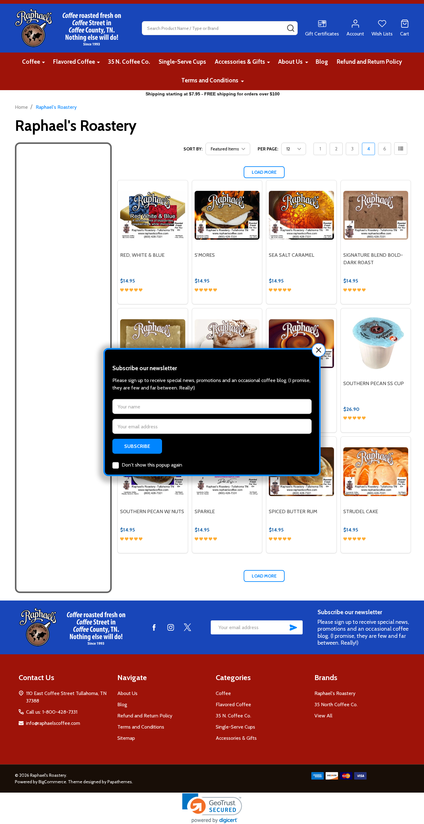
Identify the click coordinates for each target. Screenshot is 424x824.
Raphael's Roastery (334, 693)
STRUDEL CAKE (360, 511)
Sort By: (192, 149)
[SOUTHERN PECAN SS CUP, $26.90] (375, 343)
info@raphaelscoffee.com (53, 723)
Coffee (31, 61)
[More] (43, 62)
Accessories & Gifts (240, 61)
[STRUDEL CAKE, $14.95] (375, 471)
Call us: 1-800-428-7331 (51, 712)
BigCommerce (52, 782)
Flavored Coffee (74, 61)
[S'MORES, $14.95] (227, 215)
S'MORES (205, 255)
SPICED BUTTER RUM (293, 511)
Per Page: (268, 149)
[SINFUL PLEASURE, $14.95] (301, 343)
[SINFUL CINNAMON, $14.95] (227, 343)
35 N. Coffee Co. (129, 61)
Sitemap (126, 738)
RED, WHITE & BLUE (142, 255)
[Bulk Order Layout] (400, 148)
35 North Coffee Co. (336, 704)
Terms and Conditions (209, 80)
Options (164, 301)
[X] (187, 627)
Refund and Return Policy (369, 61)
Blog (322, 61)
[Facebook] (154, 627)
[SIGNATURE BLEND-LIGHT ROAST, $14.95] (152, 343)
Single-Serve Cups (182, 61)
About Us (290, 61)
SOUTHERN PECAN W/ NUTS (152, 511)
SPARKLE (205, 511)
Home (21, 107)
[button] (319, 350)
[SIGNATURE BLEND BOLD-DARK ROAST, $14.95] (375, 215)
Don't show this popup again (152, 465)
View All (323, 716)
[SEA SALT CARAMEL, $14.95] (301, 215)
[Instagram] (170, 627)
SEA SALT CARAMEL (291, 255)
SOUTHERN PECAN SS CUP (373, 383)
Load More (264, 172)
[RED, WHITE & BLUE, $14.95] (152, 215)
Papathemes (119, 782)
